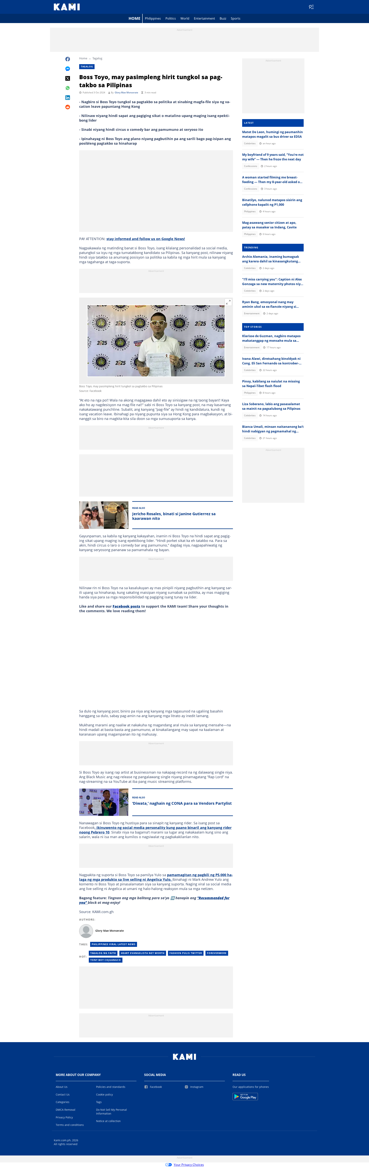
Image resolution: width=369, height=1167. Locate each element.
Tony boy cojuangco (105, 960)
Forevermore (217, 953)
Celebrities (250, 143)
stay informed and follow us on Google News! (145, 238)
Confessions (250, 166)
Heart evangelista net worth (143, 953)
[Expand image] (228, 302)
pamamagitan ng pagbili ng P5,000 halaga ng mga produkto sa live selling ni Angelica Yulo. (156, 877)
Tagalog (97, 58)
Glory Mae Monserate (126, 92)
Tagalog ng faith (103, 953)
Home (134, 18)
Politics (170, 18)
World (184, 18)
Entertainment (204, 18)
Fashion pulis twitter (186, 953)
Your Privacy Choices (189, 1165)
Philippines (153, 18)
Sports (235, 18)
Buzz (223, 18)
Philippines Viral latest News (113, 944)
